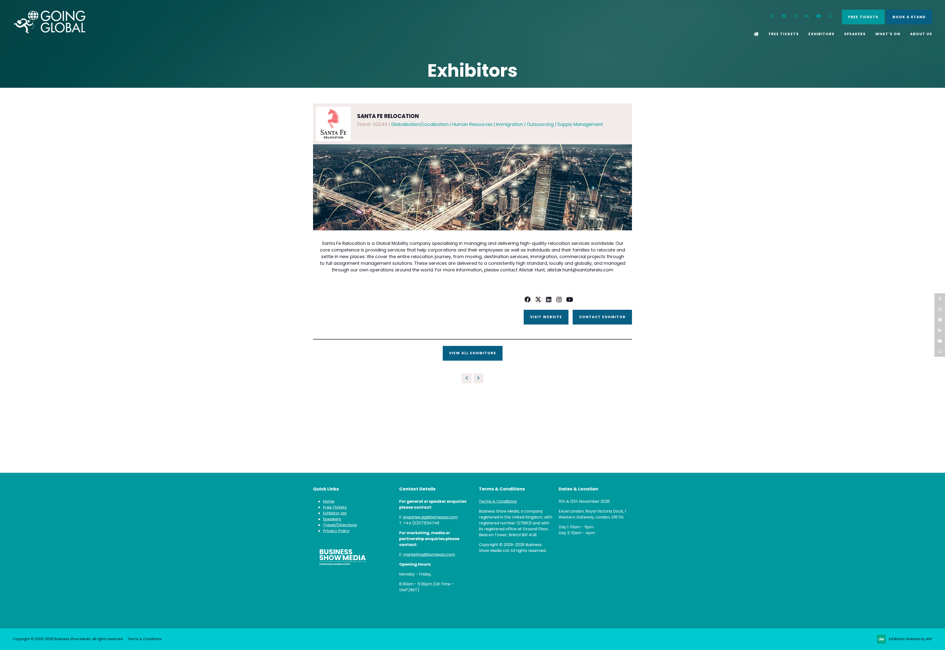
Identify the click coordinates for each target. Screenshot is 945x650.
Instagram (795, 16)
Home (756, 34)
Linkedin (807, 16)
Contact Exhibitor (602, 316)
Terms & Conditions (498, 501)
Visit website (546, 316)
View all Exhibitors (472, 353)
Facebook (784, 16)
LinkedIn (939, 330)
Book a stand (909, 17)
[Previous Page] (467, 378)
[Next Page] (478, 378)
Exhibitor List (335, 513)
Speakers (855, 33)
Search (830, 16)
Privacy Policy (336, 531)
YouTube (818, 16)
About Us (921, 33)
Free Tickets (784, 33)
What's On (887, 33)
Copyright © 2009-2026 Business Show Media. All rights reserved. (68, 638)
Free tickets (863, 17)
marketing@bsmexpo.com (429, 554)
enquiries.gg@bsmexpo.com (430, 517)
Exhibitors (821, 33)
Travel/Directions (340, 525)
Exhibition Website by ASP (910, 638)
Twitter (772, 16)
